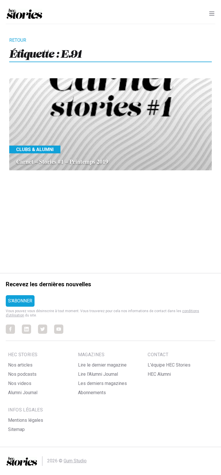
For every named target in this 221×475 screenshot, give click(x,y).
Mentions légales (25, 420)
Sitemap (16, 429)
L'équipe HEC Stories (169, 365)
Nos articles (20, 365)
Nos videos (19, 383)
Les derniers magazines (102, 383)
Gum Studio (75, 460)
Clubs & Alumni (35, 149)
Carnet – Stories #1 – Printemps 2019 (62, 161)
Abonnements (92, 392)
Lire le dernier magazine (102, 365)
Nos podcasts (22, 374)
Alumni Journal (22, 392)
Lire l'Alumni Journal (98, 374)
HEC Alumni (159, 374)
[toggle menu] (211, 13)
